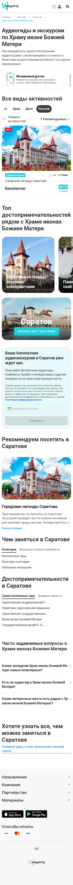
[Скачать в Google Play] (36, 814)
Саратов (37, 17)
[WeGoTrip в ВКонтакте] (36, 848)
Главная (6, 17)
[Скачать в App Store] (13, 814)
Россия (22, 17)
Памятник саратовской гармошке (26, 608)
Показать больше (12, 528)
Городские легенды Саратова (29, 506)
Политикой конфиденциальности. (23, 399)
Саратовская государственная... (24, 613)
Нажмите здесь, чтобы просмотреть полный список (33, 749)
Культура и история (15, 562)
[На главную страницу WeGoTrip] (9, 6)
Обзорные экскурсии (16, 567)
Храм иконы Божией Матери (17, 20)
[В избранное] (66, 130)
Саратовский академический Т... (25, 602)
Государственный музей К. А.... (23, 625)
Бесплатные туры (14, 556)
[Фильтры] (5, 109)
